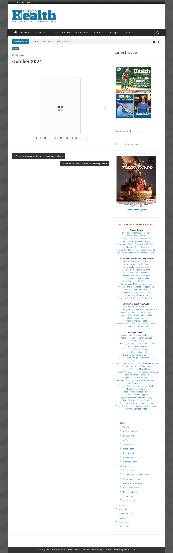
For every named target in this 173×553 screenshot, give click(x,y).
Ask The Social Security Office (136, 475)
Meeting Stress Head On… (136, 236)
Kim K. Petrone (144, 281)
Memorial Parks (147, 386)
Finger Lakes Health (128, 312)
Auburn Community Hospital (136, 307)
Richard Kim (130, 295)
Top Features (128, 444)
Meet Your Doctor (130, 431)
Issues (55, 32)
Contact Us (129, 32)
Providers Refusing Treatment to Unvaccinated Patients (39, 156)
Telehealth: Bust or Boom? (136, 247)
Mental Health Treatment (136, 389)
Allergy (129, 346)
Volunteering (147, 403)
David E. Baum (143, 264)
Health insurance (131, 375)
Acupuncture (126, 335)
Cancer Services (142, 355)
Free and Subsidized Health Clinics (136, 369)
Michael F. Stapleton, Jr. (144, 287)
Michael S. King (143, 290)
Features (25, 32)
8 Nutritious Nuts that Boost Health (136, 233)
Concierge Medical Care (148, 363)
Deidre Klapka (128, 267)
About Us (66, 32)
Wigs (118, 406)
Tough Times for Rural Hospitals (136, 239)
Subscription (114, 32)
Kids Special (128, 453)
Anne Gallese (143, 261)
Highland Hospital (145, 312)
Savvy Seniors (129, 501)
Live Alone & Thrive (131, 488)
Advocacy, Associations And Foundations (136, 344)
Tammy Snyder (148, 298)
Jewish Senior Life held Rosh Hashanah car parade (83, 163)
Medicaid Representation (128, 386)
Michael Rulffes (129, 290)
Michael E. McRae (125, 287)
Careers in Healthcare (132, 479)
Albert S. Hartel (130, 261)
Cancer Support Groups (128, 358)
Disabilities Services (131, 366)
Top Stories (128, 427)
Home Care (144, 375)
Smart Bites (128, 496)
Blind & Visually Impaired (136, 352)
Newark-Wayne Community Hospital (136, 315)
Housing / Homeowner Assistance (140, 380)
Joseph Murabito (142, 278)
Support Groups (144, 400)
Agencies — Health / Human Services (136, 338)
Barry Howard (129, 264)
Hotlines (120, 380)
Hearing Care (142, 372)
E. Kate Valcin (128, 270)
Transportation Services (130, 403)
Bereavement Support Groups (136, 349)
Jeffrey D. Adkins (131, 549)
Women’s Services (133, 409)
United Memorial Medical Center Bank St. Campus (136, 324)
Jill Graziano (128, 278)
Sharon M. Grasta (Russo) (129, 298)
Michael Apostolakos (142, 284)
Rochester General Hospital (136, 318)
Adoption (147, 335)
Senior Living (146, 397)
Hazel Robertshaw (130, 273)
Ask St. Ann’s (128, 470)
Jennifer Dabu (128, 275)
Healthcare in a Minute (132, 483)
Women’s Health (130, 462)
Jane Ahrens (145, 273)
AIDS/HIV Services (136, 341)
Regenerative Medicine (130, 397)
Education (145, 366)
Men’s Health (128, 449)
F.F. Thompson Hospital (147, 309)
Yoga (145, 409)
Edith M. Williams (143, 270)
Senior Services (128, 400)
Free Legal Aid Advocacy (125, 372)
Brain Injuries (128, 355)
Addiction (138, 335)
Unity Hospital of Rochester (136, 326)
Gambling (153, 372)
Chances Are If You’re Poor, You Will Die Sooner (136, 244)
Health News (128, 436)
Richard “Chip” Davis (142, 292)
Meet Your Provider (131, 492)
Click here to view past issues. (127, 144)
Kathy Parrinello (129, 281)
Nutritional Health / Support (136, 395)
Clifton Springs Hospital (125, 309)
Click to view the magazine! (136, 210)
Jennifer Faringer (143, 275)
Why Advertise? (82, 32)
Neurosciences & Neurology (136, 392)
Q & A (125, 440)
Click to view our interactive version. (130, 131)
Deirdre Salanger (143, 267)
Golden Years (129, 457)
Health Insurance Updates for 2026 (136, 241)
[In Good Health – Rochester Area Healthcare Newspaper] (15, 32)
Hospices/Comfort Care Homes (136, 378)
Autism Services (140, 346)
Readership (99, 32)
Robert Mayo (142, 295)
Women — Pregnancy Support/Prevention (139, 406)
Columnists (40, 32)
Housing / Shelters (136, 383)
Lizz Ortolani (126, 284)
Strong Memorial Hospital (136, 321)
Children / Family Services (126, 363)
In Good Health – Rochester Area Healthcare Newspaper (72, 549)
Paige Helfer (127, 292)
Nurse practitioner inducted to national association (52, 41)
